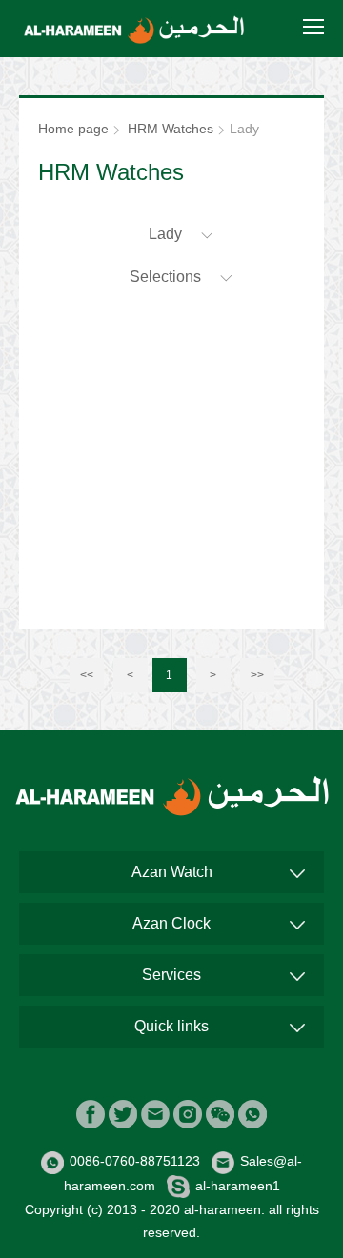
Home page (73, 128)
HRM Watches (170, 128)
